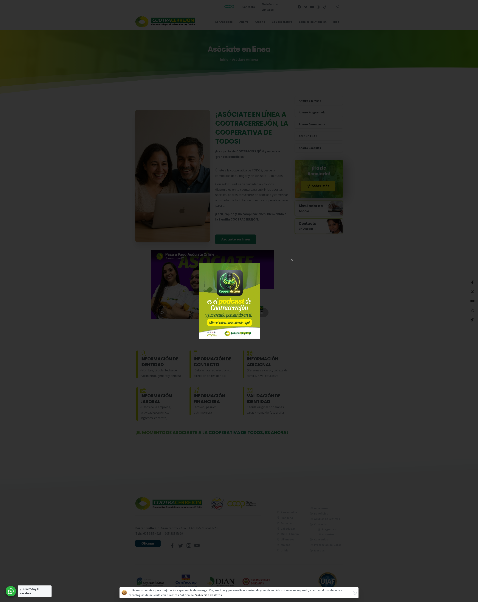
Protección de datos (208, 595)
